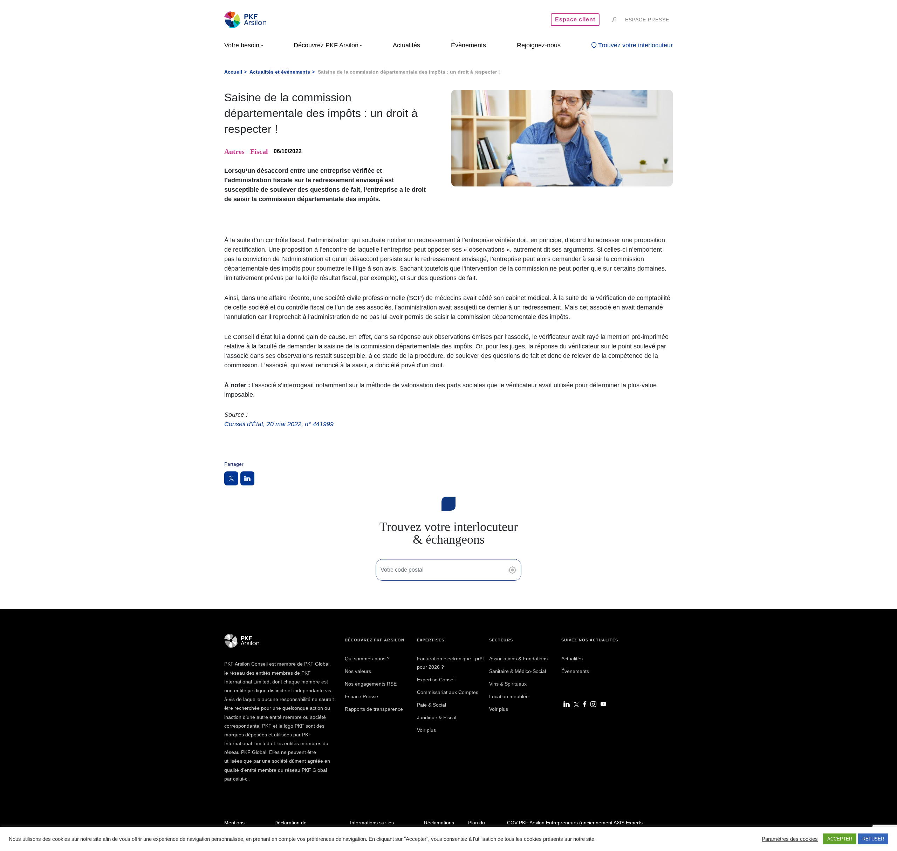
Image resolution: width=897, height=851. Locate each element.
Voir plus (426, 730)
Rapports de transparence (374, 709)
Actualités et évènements (279, 72)
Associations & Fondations (518, 658)
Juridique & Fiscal (436, 717)
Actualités (572, 658)
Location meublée (509, 696)
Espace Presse (361, 696)
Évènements (575, 671)
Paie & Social (431, 705)
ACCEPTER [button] (839, 839)
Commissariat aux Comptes (447, 692)
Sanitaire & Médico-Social (517, 671)
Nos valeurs (358, 671)
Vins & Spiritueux (508, 684)
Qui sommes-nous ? (367, 658)
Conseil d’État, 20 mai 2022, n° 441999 (279, 424)
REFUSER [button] (873, 839)
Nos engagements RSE (371, 684)
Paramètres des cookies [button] (790, 839)
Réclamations (439, 822)
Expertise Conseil (436, 679)
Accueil (233, 72)
